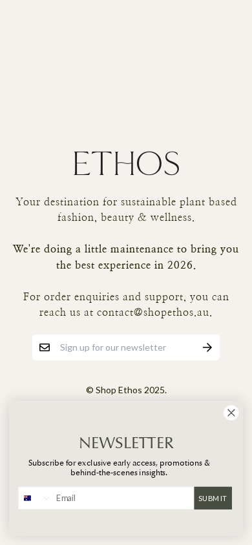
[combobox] (35, 498)
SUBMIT (212, 497)
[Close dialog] (232, 413)
